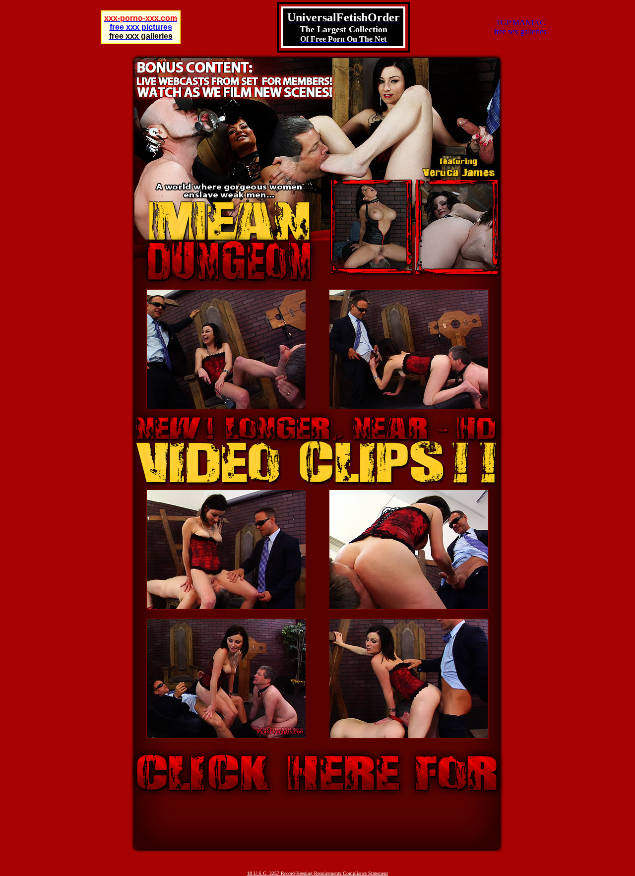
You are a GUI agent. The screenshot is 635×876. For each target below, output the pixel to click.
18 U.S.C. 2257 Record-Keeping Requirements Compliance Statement (317, 873)
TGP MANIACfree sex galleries (520, 27)
